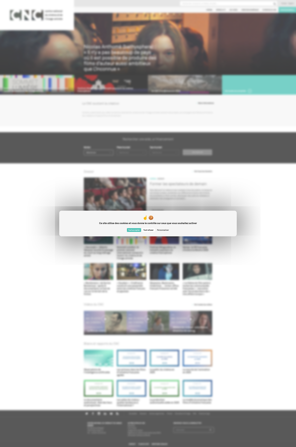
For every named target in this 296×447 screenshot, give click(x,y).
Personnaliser (163, 230)
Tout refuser (148, 230)
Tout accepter (134, 230)
